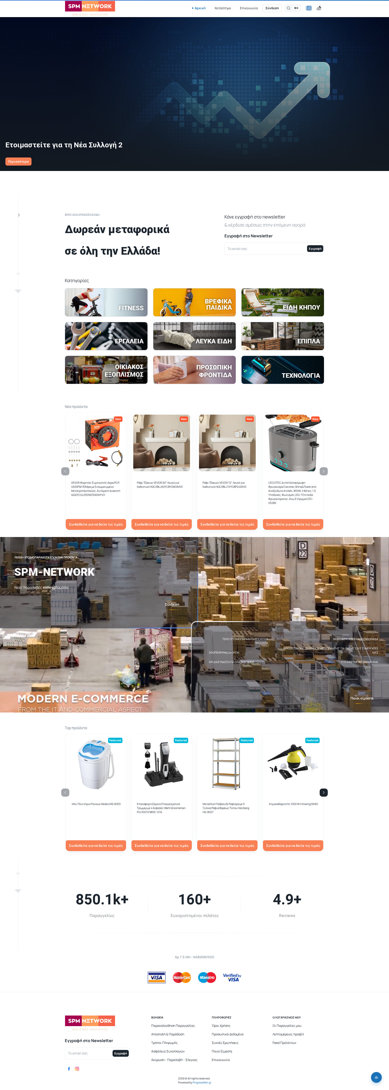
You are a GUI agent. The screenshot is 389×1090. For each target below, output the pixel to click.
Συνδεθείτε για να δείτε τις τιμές (96, 524)
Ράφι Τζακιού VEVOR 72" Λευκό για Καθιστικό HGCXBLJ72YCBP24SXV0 (224, 485)
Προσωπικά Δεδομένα (228, 1034)
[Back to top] (376, 1077)
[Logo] (90, 8)
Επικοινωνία (249, 8)
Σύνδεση (272, 8)
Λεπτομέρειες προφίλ (288, 1034)
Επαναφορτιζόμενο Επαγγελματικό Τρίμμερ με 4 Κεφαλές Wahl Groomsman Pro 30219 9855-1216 (161, 808)
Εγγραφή (315, 249)
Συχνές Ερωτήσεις (225, 1043)
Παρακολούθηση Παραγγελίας (173, 1025)
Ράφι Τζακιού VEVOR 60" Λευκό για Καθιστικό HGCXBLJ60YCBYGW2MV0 (160, 485)
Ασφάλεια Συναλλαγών (168, 1051)
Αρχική (200, 8)
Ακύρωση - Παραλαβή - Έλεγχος (174, 1060)
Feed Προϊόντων (284, 1043)
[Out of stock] (161, 469)
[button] (308, 8)
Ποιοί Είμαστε (222, 1051)
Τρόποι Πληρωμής (164, 1043)
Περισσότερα (18, 161)
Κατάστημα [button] (223, 8)
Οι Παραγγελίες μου (287, 1025)
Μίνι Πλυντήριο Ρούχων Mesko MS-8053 (96, 804)
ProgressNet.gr (201, 1082)
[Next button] (324, 793)
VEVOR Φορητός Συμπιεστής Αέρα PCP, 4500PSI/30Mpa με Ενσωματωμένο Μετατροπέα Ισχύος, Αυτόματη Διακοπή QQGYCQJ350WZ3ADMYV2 (95, 489)
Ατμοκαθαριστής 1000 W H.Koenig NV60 (293, 804)
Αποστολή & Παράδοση (167, 1034)
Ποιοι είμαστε (362, 698)
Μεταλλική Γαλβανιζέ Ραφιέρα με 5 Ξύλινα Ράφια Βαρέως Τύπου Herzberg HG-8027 (226, 808)
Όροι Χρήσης (221, 1025)
